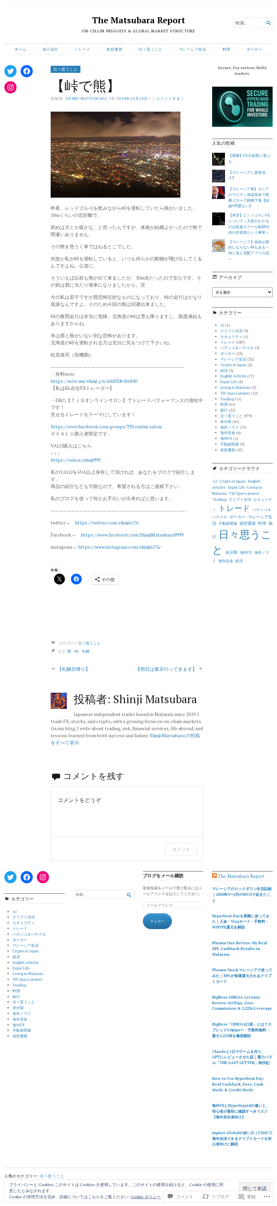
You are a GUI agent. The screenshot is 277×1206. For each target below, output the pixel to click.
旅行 (224, 409)
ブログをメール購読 (163, 875)
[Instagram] (10, 87)
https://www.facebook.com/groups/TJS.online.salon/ (107, 426)
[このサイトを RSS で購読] (214, 876)
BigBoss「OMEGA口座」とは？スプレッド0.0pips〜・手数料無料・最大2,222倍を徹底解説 (242, 1030)
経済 (224, 370)
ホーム (20, 49)
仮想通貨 (114, 49)
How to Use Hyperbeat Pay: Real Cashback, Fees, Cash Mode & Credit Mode (238, 1084)
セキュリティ (231, 336)
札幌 (86, 651)
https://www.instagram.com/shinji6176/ (119, 547)
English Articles (233, 375)
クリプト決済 (231, 330)
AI (222, 324)
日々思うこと (150, 49)
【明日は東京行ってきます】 (166, 669)
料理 (227, 49)
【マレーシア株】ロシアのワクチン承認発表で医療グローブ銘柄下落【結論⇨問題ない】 (248, 197)
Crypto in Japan (233, 364)
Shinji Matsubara (86, 98)
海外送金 (227, 432)
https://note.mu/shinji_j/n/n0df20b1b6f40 (94, 381)
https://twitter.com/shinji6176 (106, 522)
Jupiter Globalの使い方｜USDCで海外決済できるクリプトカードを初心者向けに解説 (242, 1138)
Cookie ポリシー (146, 1196)
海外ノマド (229, 427)
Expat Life (228, 381)
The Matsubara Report (138, 20)
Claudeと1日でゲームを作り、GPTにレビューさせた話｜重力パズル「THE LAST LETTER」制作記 (242, 1057)
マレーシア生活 (193, 49)
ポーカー (254, 49)
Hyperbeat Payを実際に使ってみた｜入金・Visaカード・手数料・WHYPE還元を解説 (241, 921)
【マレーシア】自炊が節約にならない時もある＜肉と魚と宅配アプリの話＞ (248, 250)
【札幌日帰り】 (73, 669)
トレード (83, 49)
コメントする (168, 98)
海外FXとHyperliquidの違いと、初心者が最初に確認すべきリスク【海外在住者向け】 (241, 1111)
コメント (181, 849)
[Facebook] (27, 71)
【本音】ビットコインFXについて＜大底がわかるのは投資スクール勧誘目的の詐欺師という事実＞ (249, 223)
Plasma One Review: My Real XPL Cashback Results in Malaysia (239, 948)
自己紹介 (50, 49)
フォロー (157, 921)
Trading (227, 398)
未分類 (225, 421)
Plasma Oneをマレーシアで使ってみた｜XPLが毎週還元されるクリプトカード (242, 975)
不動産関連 (229, 444)
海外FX (226, 438)
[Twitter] (10, 71)
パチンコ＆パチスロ (237, 347)
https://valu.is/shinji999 (75, 460)
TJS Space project (235, 393)
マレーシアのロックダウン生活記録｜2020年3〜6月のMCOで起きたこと (242, 894)
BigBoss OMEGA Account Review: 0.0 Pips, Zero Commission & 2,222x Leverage (242, 1003)
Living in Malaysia (235, 387)
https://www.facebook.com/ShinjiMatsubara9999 (132, 535)
